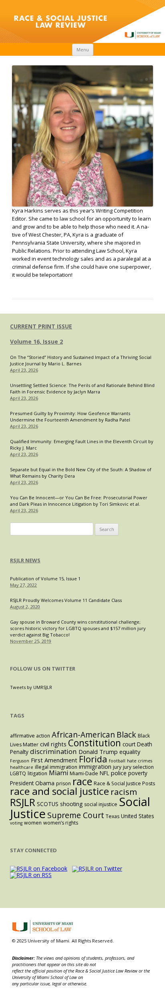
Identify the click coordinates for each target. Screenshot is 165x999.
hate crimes (139, 761)
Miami (58, 772)
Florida (93, 759)
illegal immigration (56, 767)
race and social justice (59, 791)
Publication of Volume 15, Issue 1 (45, 578)
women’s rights (60, 822)
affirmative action (30, 735)
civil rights (53, 744)
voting (16, 823)
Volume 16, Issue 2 (36, 341)
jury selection (138, 767)
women (33, 822)
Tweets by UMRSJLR (31, 687)
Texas (112, 816)
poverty (137, 773)
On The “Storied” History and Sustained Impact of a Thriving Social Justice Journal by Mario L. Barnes (80, 360)
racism (124, 791)
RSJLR (22, 802)
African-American (83, 734)
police (119, 773)
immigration (95, 766)
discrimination (53, 751)
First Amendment (54, 760)
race (82, 781)
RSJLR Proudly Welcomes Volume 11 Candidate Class (66, 600)
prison (63, 783)
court (129, 744)
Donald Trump (98, 752)
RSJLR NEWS (25, 560)
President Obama (32, 783)
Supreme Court (75, 815)
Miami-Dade (84, 773)
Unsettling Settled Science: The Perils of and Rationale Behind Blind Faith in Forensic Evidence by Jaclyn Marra (82, 388)
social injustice (100, 804)
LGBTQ (18, 773)
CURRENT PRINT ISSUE (41, 326)
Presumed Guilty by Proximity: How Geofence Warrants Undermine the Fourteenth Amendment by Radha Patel (70, 416)
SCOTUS (47, 804)
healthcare (21, 767)
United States (137, 816)
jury (117, 767)
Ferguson (19, 761)
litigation (37, 773)
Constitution (94, 743)
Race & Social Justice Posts (124, 783)
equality (129, 752)
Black (126, 734)
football (117, 761)
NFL (104, 773)
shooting (71, 804)
